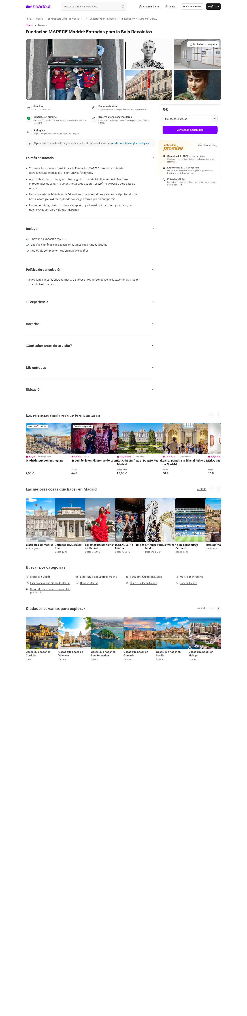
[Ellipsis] (84, 19)
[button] (75, 69)
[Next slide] (218, 489)
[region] (51, 438)
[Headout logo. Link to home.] (38, 6)
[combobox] (94, 6)
